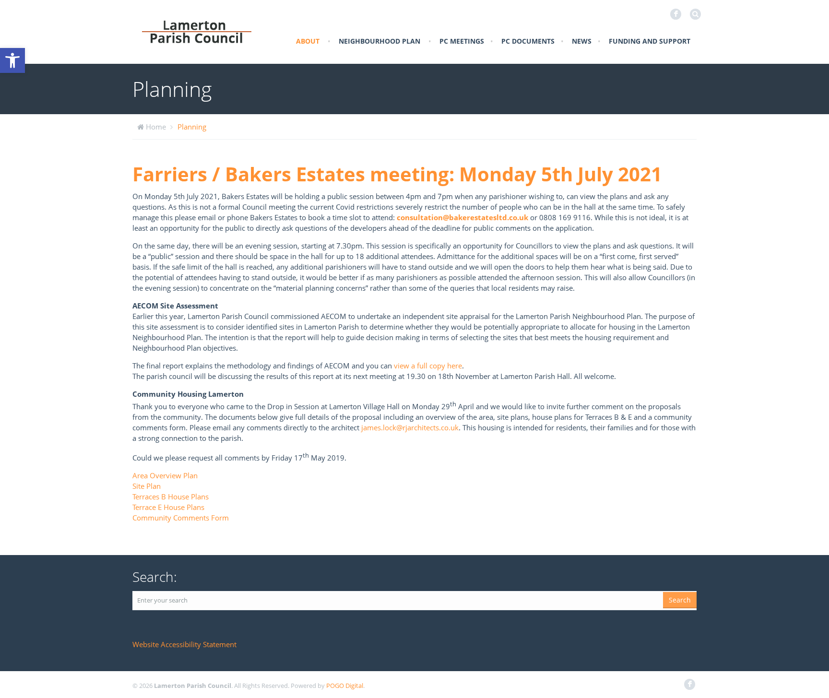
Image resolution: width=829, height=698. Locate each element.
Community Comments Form (180, 517)
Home (156, 126)
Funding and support (649, 41)
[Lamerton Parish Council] (196, 31)
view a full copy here (428, 365)
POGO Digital (344, 685)
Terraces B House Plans (170, 496)
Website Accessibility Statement (184, 644)
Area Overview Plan (165, 475)
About (308, 41)
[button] (12, 60)
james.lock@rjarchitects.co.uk (410, 427)
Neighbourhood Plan (379, 41)
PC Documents (528, 41)
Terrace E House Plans (168, 507)
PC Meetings (461, 41)
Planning (192, 126)
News (582, 41)
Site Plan (146, 486)
